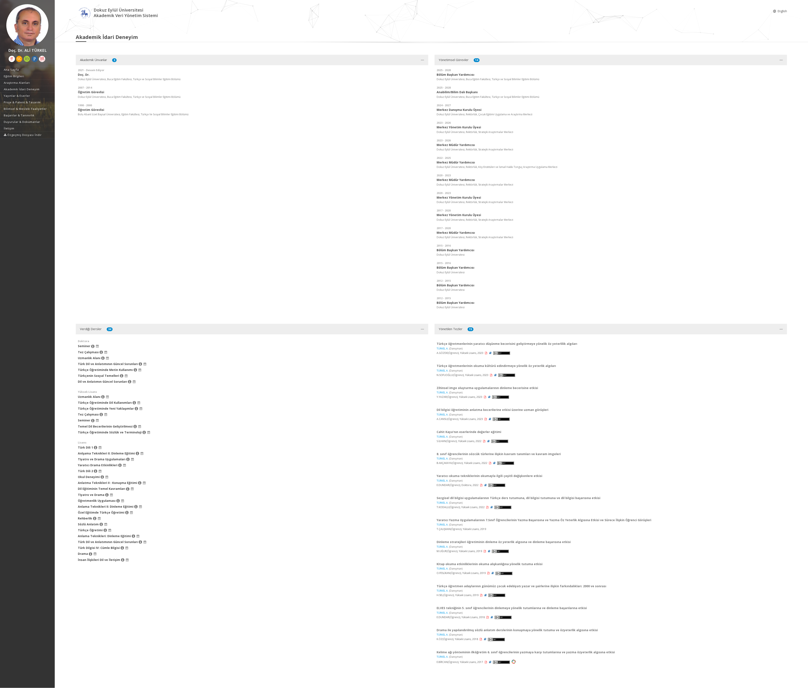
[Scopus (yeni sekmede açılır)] (19, 59)
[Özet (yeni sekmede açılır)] (490, 353)
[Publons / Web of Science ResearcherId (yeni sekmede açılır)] (35, 59)
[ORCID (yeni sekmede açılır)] (27, 59)
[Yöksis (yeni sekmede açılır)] (42, 59)
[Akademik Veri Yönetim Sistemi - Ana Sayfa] (85, 13)
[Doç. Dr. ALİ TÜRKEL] (27, 25)
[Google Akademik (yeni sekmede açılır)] (12, 59)
